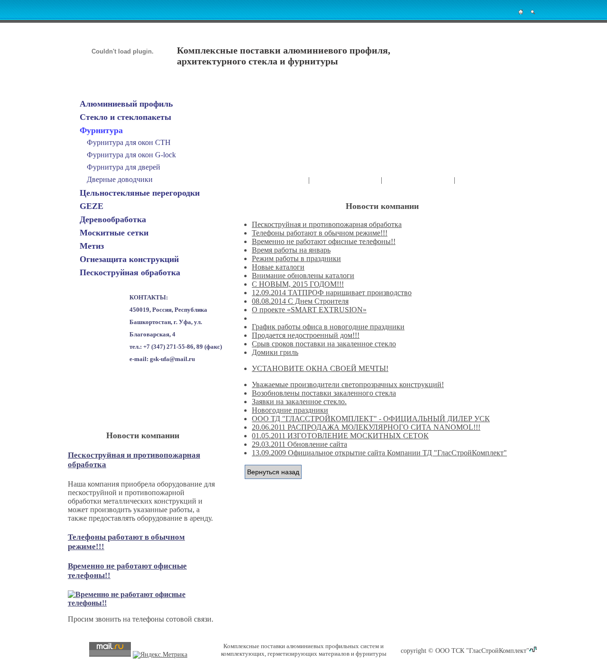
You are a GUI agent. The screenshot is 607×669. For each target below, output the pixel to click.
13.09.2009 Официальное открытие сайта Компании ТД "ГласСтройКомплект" (379, 453)
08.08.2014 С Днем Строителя (300, 301)
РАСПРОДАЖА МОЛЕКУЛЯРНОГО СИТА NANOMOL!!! (383, 427)
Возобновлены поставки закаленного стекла (324, 393)
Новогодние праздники (290, 410)
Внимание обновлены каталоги (303, 275)
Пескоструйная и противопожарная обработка (327, 224)
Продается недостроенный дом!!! (305, 335)
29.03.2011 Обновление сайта (299, 444)
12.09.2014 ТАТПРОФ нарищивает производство (332, 293)
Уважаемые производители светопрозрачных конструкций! (348, 384)
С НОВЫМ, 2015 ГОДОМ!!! (298, 284)
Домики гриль (275, 352)
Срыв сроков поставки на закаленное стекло (324, 344)
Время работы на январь (291, 250)
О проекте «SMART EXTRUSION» (309, 310)
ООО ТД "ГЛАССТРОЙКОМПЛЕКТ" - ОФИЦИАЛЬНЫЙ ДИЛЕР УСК (371, 419)
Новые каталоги (278, 267)
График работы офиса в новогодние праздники (328, 327)
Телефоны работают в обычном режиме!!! (319, 233)
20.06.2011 (269, 427)
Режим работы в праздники (296, 258)
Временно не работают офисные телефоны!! (323, 241)
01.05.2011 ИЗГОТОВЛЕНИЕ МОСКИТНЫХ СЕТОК (340, 436)
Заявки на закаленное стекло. (299, 402)
